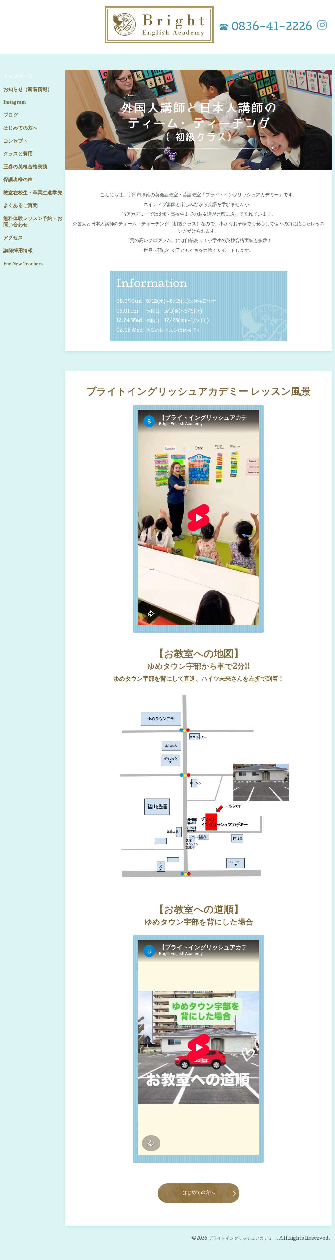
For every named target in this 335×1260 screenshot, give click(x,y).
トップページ (18, 76)
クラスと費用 (18, 153)
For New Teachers (23, 263)
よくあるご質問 (20, 205)
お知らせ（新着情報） (27, 89)
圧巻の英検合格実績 (25, 166)
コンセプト (15, 141)
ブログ (10, 115)
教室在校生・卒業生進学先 (32, 192)
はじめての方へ (199, 1193)
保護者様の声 (18, 179)
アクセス (13, 237)
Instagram (14, 102)
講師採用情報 (18, 250)
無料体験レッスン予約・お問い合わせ (32, 222)
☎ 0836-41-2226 (265, 28)
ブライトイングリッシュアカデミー (242, 1238)
